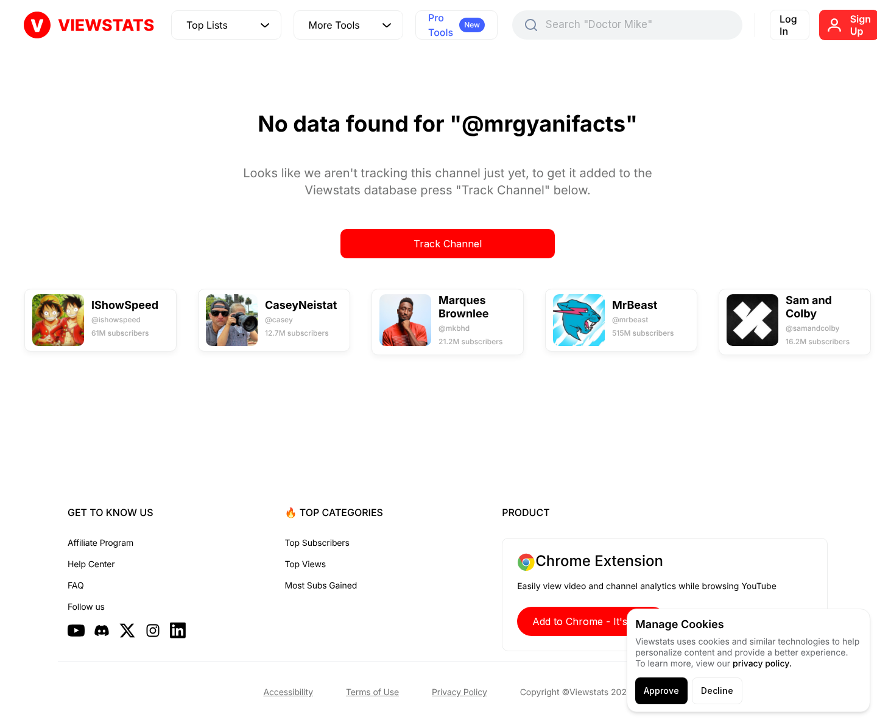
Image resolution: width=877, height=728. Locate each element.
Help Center (91, 564)
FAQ (75, 586)
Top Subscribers (317, 543)
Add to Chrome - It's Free (592, 621)
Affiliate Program (100, 543)
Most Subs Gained (321, 586)
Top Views (305, 564)
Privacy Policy (459, 692)
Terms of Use (372, 692)
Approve (661, 690)
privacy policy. (762, 664)
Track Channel (448, 244)
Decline (717, 690)
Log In (788, 25)
